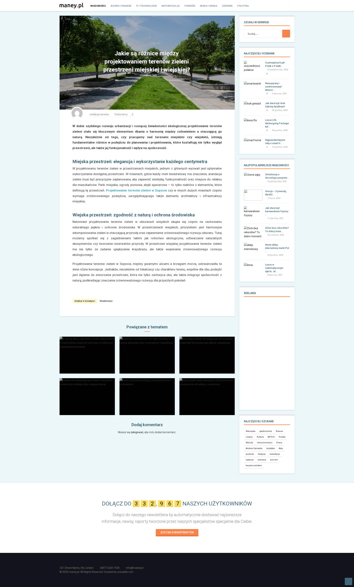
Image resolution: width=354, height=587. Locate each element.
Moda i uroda (208, 5)
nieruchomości (264, 442)
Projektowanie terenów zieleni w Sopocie (136, 190)
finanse (279, 431)
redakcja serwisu (99, 114)
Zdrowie (227, 5)
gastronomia (265, 431)
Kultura (260, 437)
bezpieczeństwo (254, 465)
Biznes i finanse (121, 5)
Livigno (249, 437)
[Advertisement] (267, 356)
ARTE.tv (271, 437)
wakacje (250, 460)
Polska (282, 437)
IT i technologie (146, 5)
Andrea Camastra (254, 448)
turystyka (270, 448)
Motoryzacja (171, 5)
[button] (292, 5)
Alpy (281, 448)
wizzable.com (125, 571)
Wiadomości (98, 5)
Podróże (189, 5)
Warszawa (250, 431)
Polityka (243, 5)
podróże (250, 454)
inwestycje (275, 454)
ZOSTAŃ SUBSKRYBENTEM (177, 532)
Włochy (249, 442)
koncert (274, 460)
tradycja (262, 454)
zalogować (137, 432)
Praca (279, 442)
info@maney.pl (134, 567)
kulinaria (262, 460)
